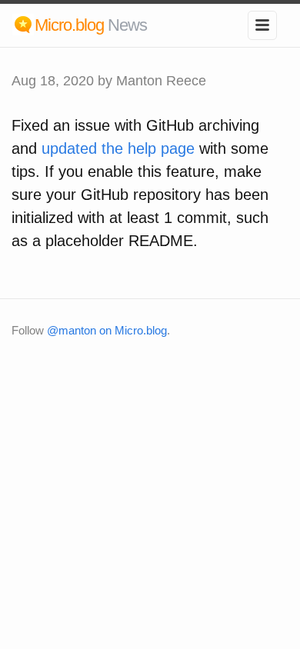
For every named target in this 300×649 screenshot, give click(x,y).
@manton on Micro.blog (107, 330)
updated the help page (118, 148)
